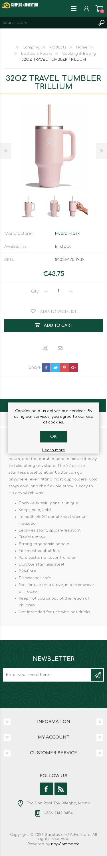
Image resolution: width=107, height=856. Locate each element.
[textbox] (48, 22)
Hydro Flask (67, 233)
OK (53, 437)
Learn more (53, 450)
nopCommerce (65, 844)
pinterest (64, 367)
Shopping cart (99, 8)
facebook (46, 367)
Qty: (35, 291)
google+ (73, 367)
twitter (55, 367)
